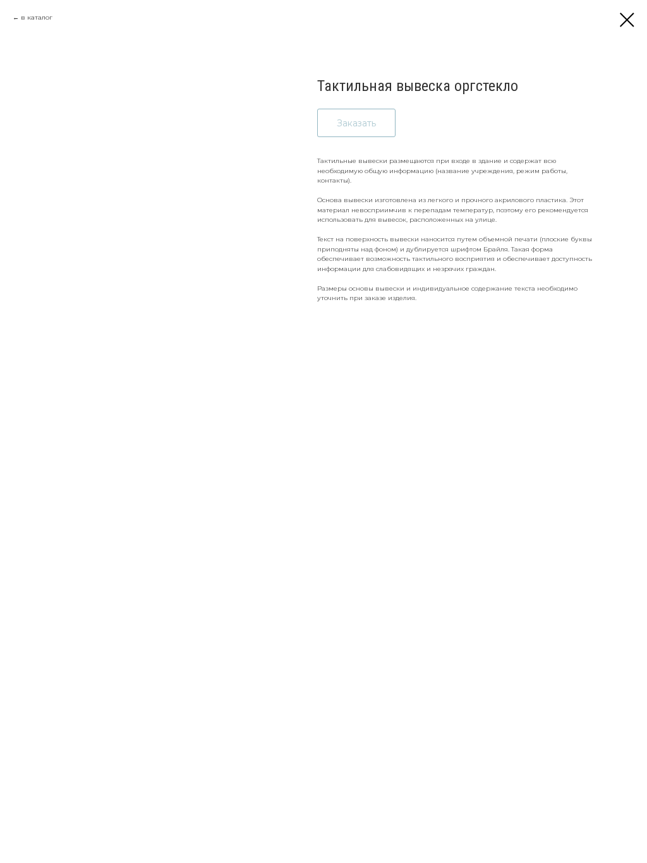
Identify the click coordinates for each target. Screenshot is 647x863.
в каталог (36, 17)
